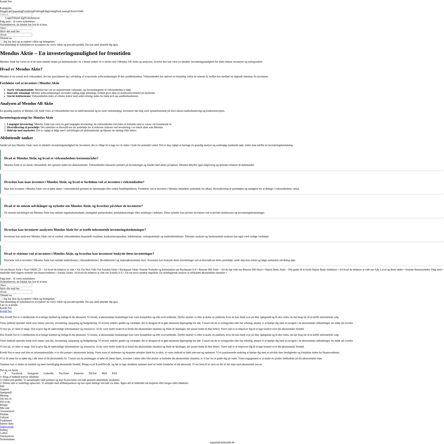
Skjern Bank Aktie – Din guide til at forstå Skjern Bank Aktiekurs (301, 269)
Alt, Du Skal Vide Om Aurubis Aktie (96, 269)
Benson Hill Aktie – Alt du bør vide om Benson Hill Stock (231, 269)
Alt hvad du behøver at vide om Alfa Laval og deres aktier (371, 269)
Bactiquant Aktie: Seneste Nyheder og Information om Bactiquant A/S (157, 269)
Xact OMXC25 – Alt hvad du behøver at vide (49, 269)
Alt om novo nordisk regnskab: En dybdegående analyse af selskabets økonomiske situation (175, 272)
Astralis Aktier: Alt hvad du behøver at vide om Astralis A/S (89, 272)
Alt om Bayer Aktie (11, 269)
